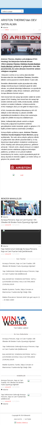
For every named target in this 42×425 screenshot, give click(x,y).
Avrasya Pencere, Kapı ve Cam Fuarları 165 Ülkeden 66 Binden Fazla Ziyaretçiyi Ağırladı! (19, 221)
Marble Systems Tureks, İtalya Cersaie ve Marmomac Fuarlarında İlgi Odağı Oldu (17, 290)
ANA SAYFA (18, 419)
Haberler (5, 27)
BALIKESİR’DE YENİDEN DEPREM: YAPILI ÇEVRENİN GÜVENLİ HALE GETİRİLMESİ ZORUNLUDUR (19, 281)
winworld (8, 225)
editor (7, 29)
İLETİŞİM (28, 419)
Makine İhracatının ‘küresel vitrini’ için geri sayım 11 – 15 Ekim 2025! (21, 298)
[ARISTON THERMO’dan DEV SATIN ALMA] (21, 44)
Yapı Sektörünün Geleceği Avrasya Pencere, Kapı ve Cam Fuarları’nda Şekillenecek (19, 250)
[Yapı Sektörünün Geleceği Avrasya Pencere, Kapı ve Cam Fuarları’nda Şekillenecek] (21, 237)
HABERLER (21, 376)
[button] (40, 11)
